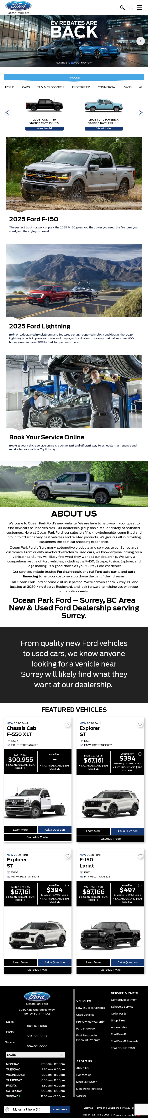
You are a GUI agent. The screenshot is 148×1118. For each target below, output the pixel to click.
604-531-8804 (37, 1036)
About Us (82, 1068)
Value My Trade (37, 837)
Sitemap (88, 1108)
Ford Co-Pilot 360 (123, 1048)
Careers (81, 1096)
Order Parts (119, 1013)
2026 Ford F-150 (44, 120)
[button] (72, 63)
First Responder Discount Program (88, 1038)
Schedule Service (122, 1007)
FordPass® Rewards (124, 1041)
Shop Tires (118, 1020)
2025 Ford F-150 (33, 219)
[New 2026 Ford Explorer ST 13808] (37, 932)
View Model (44, 128)
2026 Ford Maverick (104, 120)
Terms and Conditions (107, 1108)
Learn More (20, 830)
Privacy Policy (129, 1108)
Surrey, (29, 1013)
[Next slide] (140, 41)
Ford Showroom (86, 1028)
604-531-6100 (37, 1026)
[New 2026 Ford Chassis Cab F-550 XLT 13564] (37, 800)
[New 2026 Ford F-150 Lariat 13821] (110, 932)
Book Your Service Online (46, 438)
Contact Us (84, 1075)
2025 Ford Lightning (40, 327)
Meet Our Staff (86, 1082)
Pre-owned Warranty (90, 1021)
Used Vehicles (85, 1015)
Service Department (124, 1000)
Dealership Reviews (89, 1089)
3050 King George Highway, (37, 1010)
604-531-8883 (37, 1046)
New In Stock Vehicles (90, 1008)
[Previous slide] (7, 41)
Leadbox (132, 1115)
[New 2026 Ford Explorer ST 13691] (110, 801)
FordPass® (118, 1034)
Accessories (119, 1027)
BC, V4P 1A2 (42, 1013)
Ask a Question (55, 830)
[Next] (7, 112)
